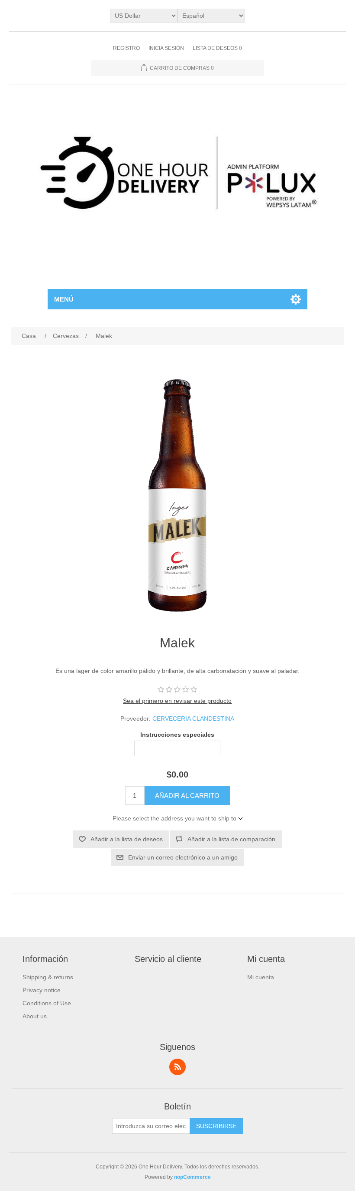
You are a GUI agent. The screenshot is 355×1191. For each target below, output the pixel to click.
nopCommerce (192, 1177)
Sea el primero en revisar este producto (177, 700)
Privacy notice (42, 990)
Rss (177, 1067)
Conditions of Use (47, 1003)
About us (35, 1016)
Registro (126, 48)
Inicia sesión (166, 48)
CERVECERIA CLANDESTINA (193, 718)
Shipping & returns (48, 977)
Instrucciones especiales (177, 735)
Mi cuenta (260, 977)
